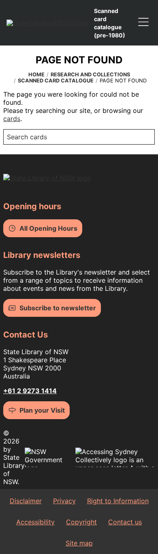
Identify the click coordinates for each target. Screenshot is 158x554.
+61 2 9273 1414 (30, 391)
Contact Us (25, 335)
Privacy (64, 501)
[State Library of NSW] (47, 23)
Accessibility (35, 522)
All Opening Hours (48, 228)
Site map (79, 543)
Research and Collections (90, 74)
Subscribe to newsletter (57, 308)
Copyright (81, 522)
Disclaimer (26, 501)
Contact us (125, 522)
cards (11, 119)
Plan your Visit (42, 410)
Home (36, 74)
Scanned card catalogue (56, 81)
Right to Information (118, 501)
